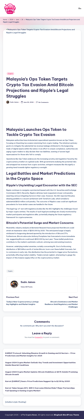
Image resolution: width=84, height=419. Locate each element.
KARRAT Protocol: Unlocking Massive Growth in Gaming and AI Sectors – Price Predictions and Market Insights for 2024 (40, 354)
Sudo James (28, 282)
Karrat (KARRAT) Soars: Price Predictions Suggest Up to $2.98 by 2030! (37, 381)
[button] (26, 287)
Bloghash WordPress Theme (66, 415)
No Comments (44, 102)
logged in (39, 337)
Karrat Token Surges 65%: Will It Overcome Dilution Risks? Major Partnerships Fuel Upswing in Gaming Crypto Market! (40, 389)
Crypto (10, 73)
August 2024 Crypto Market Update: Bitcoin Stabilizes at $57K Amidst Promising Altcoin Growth (41, 373)
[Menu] (79, 8)
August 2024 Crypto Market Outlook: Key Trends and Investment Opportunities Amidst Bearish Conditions (40, 363)
